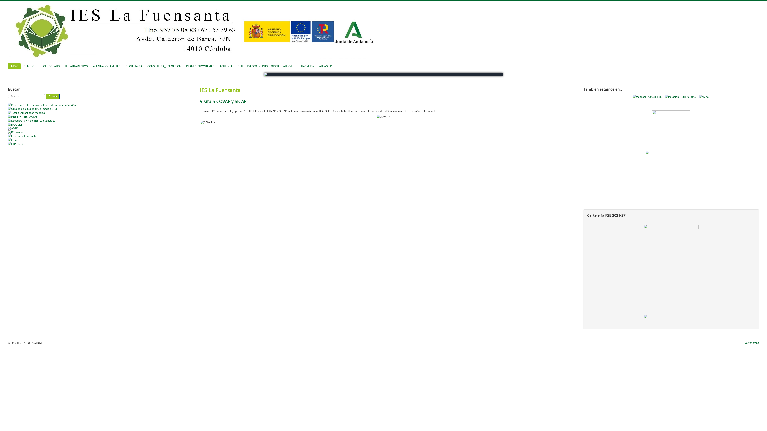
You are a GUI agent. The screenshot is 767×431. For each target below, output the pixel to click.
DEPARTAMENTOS (76, 66)
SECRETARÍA (134, 66)
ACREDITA (226, 66)
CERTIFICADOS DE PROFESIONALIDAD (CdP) (266, 66)
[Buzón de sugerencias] (671, 124)
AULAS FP (325, 66)
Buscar (53, 96)
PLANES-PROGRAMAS (200, 66)
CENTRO (29, 66)
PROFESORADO (50, 66)
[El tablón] (96, 140)
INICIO (14, 66)
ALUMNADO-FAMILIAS (106, 66)
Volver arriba (752, 343)
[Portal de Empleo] (671, 163)
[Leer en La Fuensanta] (96, 136)
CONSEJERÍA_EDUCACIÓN (164, 66)
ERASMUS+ (306, 66)
